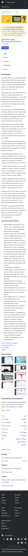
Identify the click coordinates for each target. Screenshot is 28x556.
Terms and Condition (7, 345)
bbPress (4, 526)
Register (3, 349)
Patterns (17, 503)
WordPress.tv (5, 516)
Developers (4, 513)
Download (5, 47)
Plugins (17, 500)
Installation (6, 61)
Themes (17, 497)
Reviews (5, 57)
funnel (19, 442)
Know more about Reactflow (9, 343)
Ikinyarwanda (8, 535)
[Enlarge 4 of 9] (11, 383)
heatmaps (24, 442)
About (3, 495)
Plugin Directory (5, 6)
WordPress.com (6, 520)
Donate (17, 513)
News (3, 497)
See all (25, 461)
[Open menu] (25, 2)
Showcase (18, 495)
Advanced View (5, 449)
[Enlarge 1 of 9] (11, 358)
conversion (23, 438)
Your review (4, 461)
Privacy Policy (5, 347)
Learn (3, 508)
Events (17, 510)
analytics (18, 438)
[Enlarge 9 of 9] (24, 390)
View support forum (6, 472)
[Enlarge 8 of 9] (24, 382)
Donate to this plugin (7, 485)
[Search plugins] (17, 12)
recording (24, 445)
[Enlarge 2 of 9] (11, 366)
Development (6, 65)
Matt (3, 523)
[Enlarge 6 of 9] (24, 366)
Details (5, 53)
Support (5, 69)
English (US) (24, 435)
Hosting (3, 500)
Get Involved (18, 508)
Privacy (3, 503)
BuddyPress (5, 528)
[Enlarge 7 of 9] (24, 374)
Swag (17, 516)
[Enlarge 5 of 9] (24, 358)
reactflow (6, 43)
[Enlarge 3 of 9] (11, 375)
